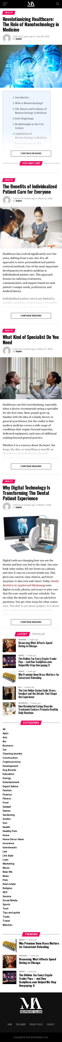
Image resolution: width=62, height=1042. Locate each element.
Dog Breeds (9, 770)
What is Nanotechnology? (29, 103)
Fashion (7, 790)
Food (5, 802)
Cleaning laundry (12, 753)
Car (5, 749)
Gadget (7, 806)
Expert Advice (10, 786)
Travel (6, 920)
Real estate (9, 884)
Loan (5, 859)
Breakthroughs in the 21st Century (29, 126)
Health (6, 827)
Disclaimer (21, 1024)
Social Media (10, 900)
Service (7, 896)
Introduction (22, 97)
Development (10, 766)
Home (6, 835)
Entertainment (11, 782)
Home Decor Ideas (13, 839)
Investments (10, 847)
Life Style (8, 855)
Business (8, 745)
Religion (7, 888)
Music (6, 868)
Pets (5, 880)
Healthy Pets (10, 831)
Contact (51, 1024)
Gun (5, 823)
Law (5, 851)
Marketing (8, 863)
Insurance (8, 843)
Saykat (19, 39)
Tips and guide (11, 912)
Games (7, 810)
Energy (7, 778)
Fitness (7, 798)
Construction (10, 757)
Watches (7, 925)
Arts (5, 737)
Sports (6, 904)
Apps (5, 733)
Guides (7, 819)
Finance (7, 794)
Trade (6, 916)
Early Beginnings (24, 118)
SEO (5, 892)
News (6, 876)
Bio (4, 741)
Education (8, 774)
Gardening (9, 815)
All (4, 729)
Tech (5, 908)
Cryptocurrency (12, 762)
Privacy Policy (36, 1024)
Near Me (7, 872)
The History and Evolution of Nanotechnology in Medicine (31, 110)
